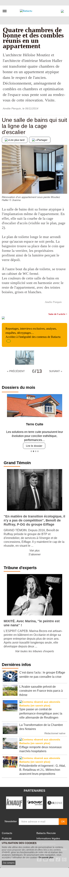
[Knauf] (14, 802)
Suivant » (55, 371)
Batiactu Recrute (46, 833)
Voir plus (34, 550)
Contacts (7, 833)
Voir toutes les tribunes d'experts (34, 651)
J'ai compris (9, 863)
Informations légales (48, 838)
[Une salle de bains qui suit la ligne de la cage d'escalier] (4, 186)
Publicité (7, 838)
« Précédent (16, 371)
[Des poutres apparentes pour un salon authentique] (64, 186)
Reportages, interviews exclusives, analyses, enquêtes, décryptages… (33, 332)
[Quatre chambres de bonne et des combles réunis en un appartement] (24, 358)
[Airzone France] (55, 802)
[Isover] (34, 802)
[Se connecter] (62, 10)
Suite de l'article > (57, 314)
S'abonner (35, 554)
